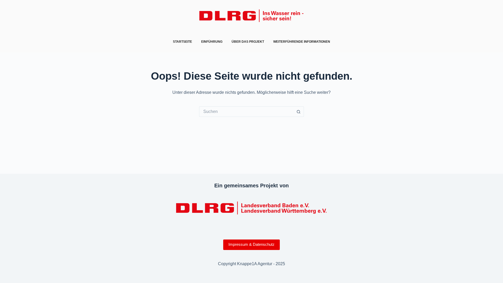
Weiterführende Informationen (301, 41)
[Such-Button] (298, 111)
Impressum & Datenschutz (251, 244)
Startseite (182, 41)
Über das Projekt (248, 41)
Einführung (211, 41)
